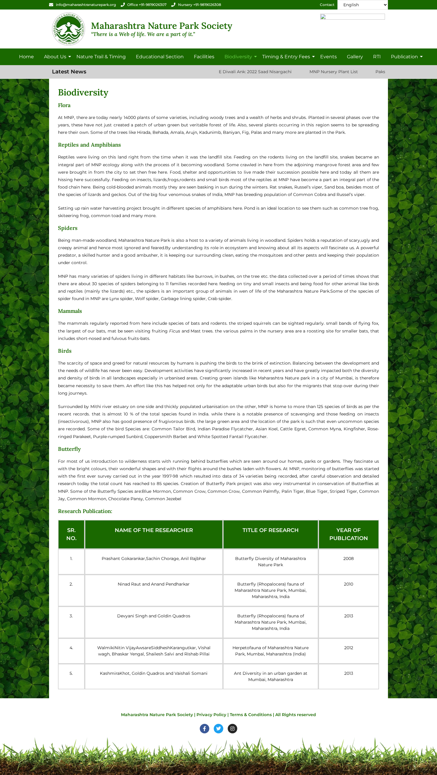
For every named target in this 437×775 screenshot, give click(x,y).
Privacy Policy (211, 714)
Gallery (355, 56)
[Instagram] (232, 728)
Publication (404, 56)
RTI (377, 56)
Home (26, 56)
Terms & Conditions (251, 714)
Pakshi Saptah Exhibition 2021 (374, 71)
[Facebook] (204, 728)
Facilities (204, 56)
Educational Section (160, 56)
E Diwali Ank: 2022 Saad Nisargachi (223, 71)
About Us (55, 56)
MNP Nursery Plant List (301, 71)
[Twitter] (218, 728)
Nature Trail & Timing (101, 56)
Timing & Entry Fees (286, 56)
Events (328, 56)
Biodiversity (238, 56)
